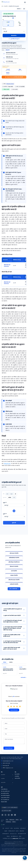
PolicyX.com (7, 463)
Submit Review (14, 710)
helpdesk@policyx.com (8, 760)
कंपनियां (9, 497)
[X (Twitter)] (5, 815)
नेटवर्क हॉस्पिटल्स (4, 789)
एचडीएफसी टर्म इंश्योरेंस (14, 584)
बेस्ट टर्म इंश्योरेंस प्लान (5, 799)
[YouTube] (12, 815)
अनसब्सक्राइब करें (5, 833)
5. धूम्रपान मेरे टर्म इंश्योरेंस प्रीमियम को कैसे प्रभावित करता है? (13, 635)
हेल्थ (7, 493)
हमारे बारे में (7, 828)
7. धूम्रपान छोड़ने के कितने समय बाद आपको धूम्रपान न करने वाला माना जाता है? (13, 648)
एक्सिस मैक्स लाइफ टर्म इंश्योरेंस (14, 579)
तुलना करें (14, 522)
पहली (5, 502)
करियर (11, 828)
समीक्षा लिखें (22, 831)
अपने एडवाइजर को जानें (22, 833)
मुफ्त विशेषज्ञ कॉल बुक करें (15, 38)
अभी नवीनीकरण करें (14, 836)
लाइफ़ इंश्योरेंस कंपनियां (5, 797)
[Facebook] (2, 815)
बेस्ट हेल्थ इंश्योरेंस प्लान (5, 791)
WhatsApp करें (6, 765)
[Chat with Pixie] (25, 858)
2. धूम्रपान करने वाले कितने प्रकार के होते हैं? (13, 615)
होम (2, 6)
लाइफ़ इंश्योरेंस (17, 778)
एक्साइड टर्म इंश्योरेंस (14, 575)
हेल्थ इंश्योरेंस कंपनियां (5, 793)
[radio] (8, 24)
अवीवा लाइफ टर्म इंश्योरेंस (14, 553)
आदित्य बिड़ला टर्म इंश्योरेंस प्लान (14, 562)
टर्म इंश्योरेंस (6, 6)
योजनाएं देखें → (14, 35)
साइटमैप (5, 831)
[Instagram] (8, 815)
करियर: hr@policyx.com (8, 767)
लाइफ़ (11, 493)
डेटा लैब (17, 831)
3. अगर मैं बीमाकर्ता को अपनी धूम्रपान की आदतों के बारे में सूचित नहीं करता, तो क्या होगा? (13, 621)
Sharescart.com (13, 833)
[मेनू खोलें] (25, 2)
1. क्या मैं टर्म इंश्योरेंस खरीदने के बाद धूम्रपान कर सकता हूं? (13, 609)
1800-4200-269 (6, 763)
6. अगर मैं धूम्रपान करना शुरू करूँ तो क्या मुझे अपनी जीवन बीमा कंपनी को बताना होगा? (13, 641)
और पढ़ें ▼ (7, 50)
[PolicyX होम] (7, 2)
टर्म (15, 493)
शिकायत (8, 836)
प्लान (14, 497)
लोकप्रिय (11, 662)
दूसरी (5, 513)
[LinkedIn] (15, 815)
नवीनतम (4, 662)
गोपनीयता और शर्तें (11, 831)
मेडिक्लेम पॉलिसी (4, 801)
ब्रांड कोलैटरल (16, 828)
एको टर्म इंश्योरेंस (14, 570)
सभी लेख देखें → (23, 677)
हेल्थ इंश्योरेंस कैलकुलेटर (5, 795)
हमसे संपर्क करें (22, 828)
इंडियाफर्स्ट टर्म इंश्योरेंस (14, 566)
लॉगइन (20, 836)
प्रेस (3, 828)
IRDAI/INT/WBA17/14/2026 (10, 843)
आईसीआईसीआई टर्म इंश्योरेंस (14, 557)
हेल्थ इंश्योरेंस (17, 774)
